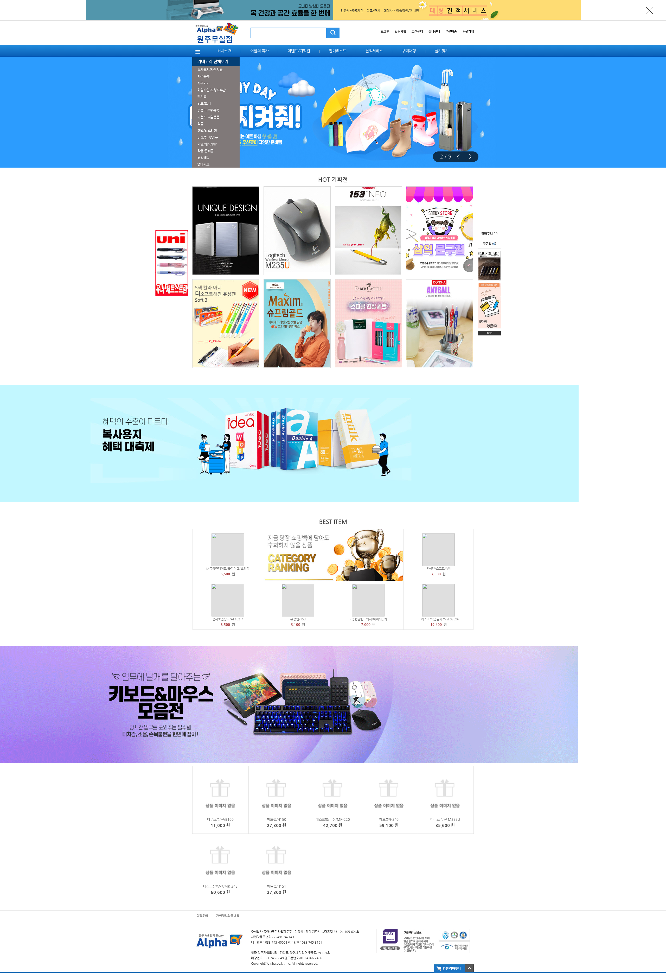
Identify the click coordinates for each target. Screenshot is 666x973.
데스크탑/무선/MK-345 (220, 886)
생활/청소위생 (206, 130)
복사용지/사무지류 (209, 70)
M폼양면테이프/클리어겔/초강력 (227, 568)
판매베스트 (337, 50)
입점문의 (202, 916)
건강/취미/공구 (207, 137)
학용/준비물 (205, 151)
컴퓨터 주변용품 (208, 110)
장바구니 (434, 31)
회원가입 (400, 31)
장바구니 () (489, 234)
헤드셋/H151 (276, 886)
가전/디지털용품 (208, 117)
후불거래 (468, 31)
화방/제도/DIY (207, 144)
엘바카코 (203, 164)
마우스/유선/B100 (220, 819)
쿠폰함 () (489, 243)
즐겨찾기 (442, 50)
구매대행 (409, 50)
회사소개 (224, 50)
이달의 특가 (259, 50)
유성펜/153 (298, 619)
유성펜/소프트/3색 (438, 568)
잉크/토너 (203, 103)
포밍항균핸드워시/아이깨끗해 (368, 619)
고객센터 (417, 31)
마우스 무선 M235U (445, 819)
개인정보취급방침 (227, 916)
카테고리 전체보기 (212, 61)
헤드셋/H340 (389, 819)
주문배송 (451, 31)
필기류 (201, 97)
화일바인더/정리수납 (211, 90)
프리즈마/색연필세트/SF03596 (438, 619)
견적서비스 (374, 50)
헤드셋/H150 (276, 819)
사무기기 (203, 83)
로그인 (385, 31)
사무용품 (203, 76)
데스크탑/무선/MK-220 (333, 819)
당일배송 (203, 158)
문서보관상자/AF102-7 (227, 619)
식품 (200, 124)
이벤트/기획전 (298, 50)
